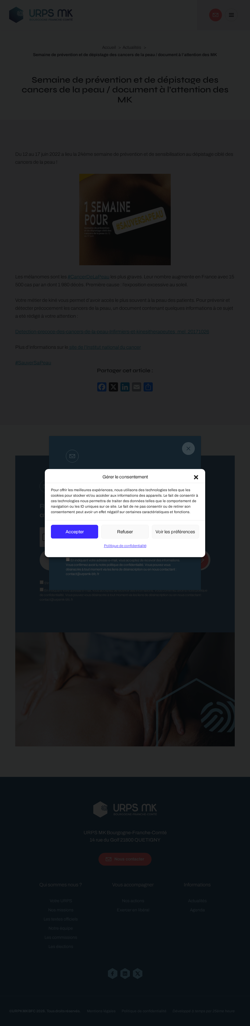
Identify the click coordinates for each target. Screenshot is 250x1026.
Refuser (125, 531)
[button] (196, 477)
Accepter (75, 531)
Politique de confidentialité (125, 546)
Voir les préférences (175, 531)
